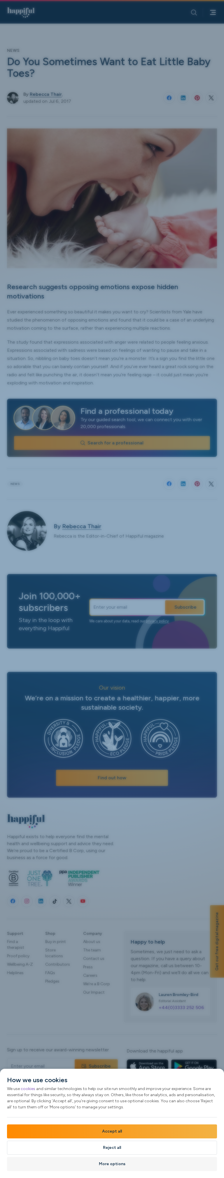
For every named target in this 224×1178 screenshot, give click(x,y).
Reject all (112, 1147)
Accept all (112, 1131)
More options (112, 1163)
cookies (28, 1088)
